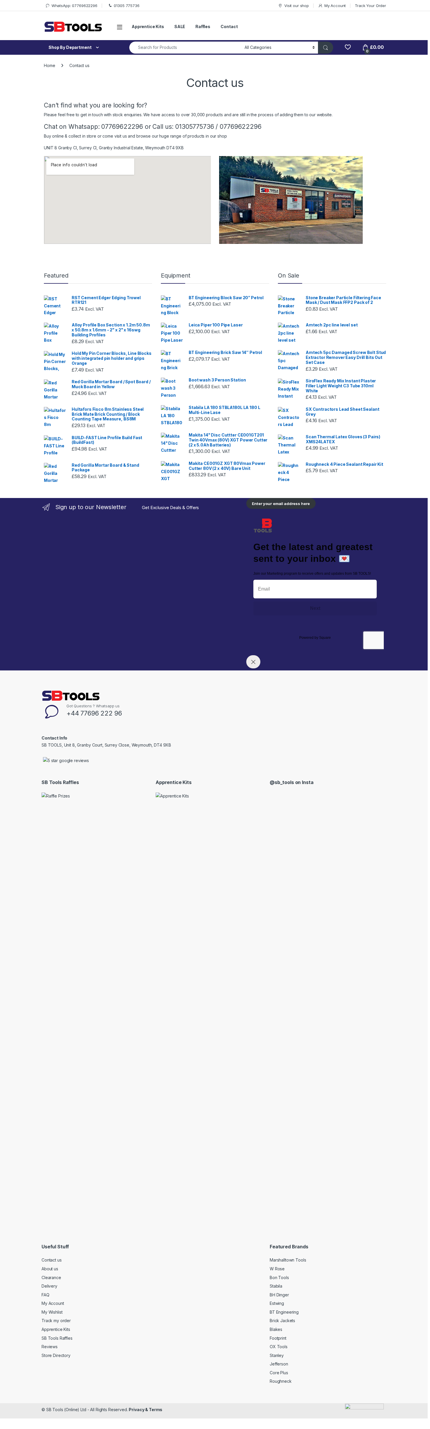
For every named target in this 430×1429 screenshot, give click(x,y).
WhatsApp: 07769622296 (74, 5)
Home (49, 65)
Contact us (52, 1259)
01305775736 (194, 126)
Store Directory (56, 1355)
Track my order (56, 1320)
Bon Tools (279, 1277)
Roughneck (281, 1381)
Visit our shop (296, 5)
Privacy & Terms (145, 1409)
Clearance (51, 1277)
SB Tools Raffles (57, 1338)
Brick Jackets (282, 1320)
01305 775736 (126, 5)
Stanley (277, 1355)
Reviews (50, 1346)
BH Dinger (279, 1294)
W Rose (277, 1268)
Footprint (278, 1338)
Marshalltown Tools (288, 1259)
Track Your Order (370, 5)
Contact (229, 26)
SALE (179, 26)
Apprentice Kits (148, 26)
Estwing (277, 1303)
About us (50, 1268)
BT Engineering (284, 1312)
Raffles (202, 26)
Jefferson (279, 1363)
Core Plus (279, 1372)
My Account (335, 5)
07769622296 (122, 126)
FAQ (45, 1294)
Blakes (276, 1329)
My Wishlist (52, 1312)
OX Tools (279, 1346)
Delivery (49, 1285)
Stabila (276, 1285)
